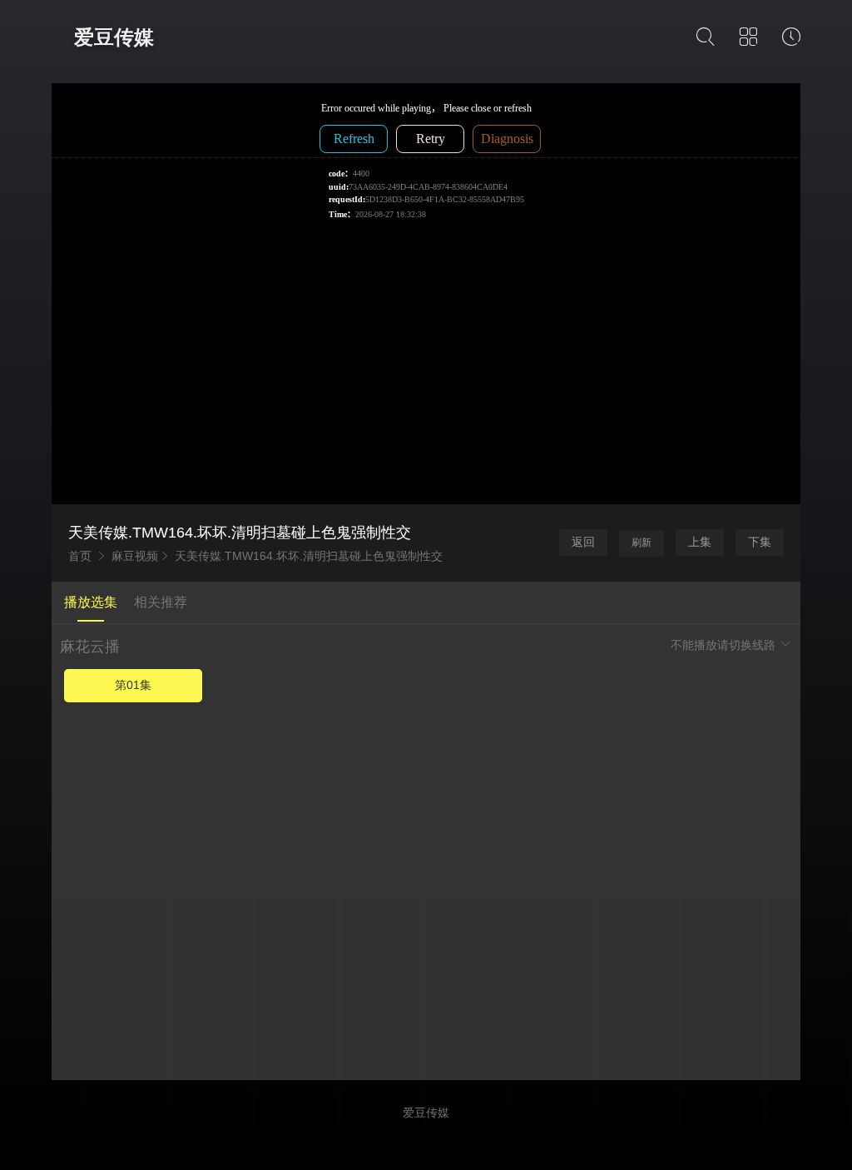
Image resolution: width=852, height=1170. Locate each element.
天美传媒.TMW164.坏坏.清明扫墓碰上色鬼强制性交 (309, 556)
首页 (80, 556)
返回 (583, 541)
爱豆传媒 (114, 37)
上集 (699, 541)
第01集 (133, 685)
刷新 (641, 542)
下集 (759, 541)
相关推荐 (160, 602)
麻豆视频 (134, 556)
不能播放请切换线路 (725, 645)
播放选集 (90, 602)
